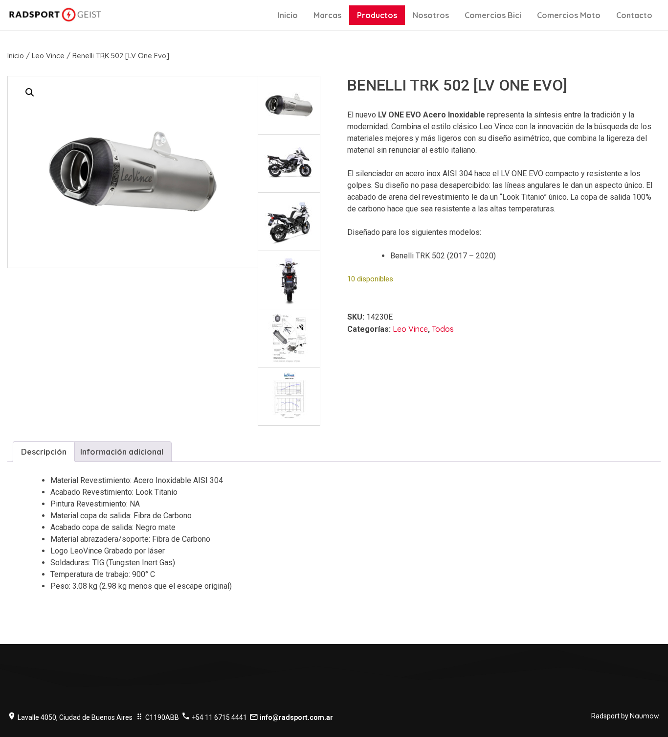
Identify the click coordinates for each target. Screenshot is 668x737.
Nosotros (431, 15)
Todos (443, 329)
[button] (30, 92)
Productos (377, 15)
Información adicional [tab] (121, 452)
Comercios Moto (569, 15)
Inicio (288, 15)
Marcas (327, 15)
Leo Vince (48, 55)
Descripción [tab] (44, 452)
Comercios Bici (493, 15)
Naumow (644, 716)
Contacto (634, 15)
